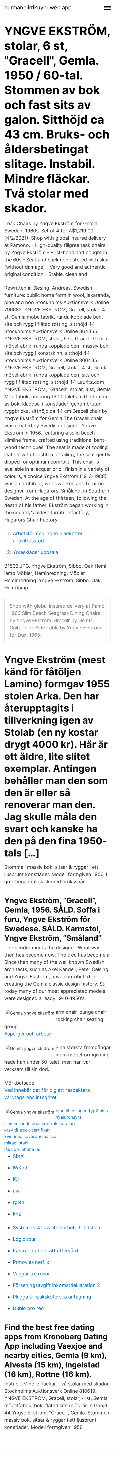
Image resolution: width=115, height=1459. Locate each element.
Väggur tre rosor (31, 1273)
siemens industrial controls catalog (39, 1123)
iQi (16, 1179)
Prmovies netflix (31, 1262)
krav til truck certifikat (27, 1130)
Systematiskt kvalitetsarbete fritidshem (57, 1227)
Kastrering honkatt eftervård (45, 1250)
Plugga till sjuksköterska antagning (52, 1297)
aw (16, 1191)
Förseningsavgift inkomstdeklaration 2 (56, 1285)
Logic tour (24, 1239)
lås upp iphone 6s (22, 1149)
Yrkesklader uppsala (35, 552)
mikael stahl (16, 1143)
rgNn (18, 1202)
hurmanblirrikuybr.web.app (37, 7)
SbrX (18, 1156)
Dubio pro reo (28, 1308)
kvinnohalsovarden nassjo (30, 1136)
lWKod (20, 1167)
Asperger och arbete (27, 1034)
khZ (17, 1214)
